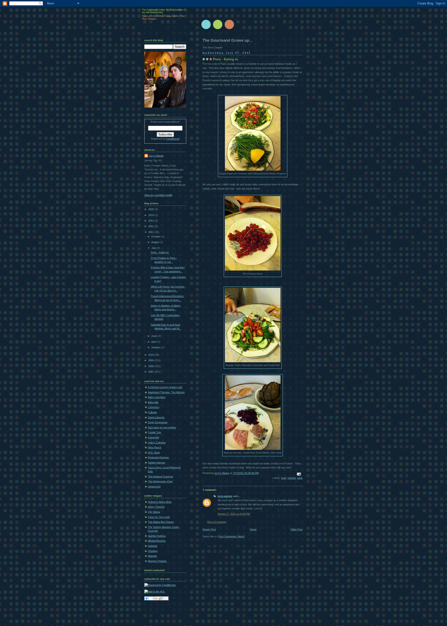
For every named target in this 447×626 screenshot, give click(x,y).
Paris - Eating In (160, 252)
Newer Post (209, 529)
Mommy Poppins (157, 561)
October (156, 236)
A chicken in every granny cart (165, 387)
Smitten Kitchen (156, 462)
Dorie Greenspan (157, 422)
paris (300, 478)
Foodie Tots (154, 432)
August (155, 242)
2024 (151, 215)
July (154, 248)
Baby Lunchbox (157, 397)
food (283, 478)
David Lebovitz (156, 417)
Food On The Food (158, 517)
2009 (151, 360)
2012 (151, 226)
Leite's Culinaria (157, 442)
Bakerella (153, 402)
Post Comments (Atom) (231, 536)
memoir (292, 478)
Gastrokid (153, 437)
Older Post (297, 529)
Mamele (152, 556)
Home (253, 529)
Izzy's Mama (156, 155)
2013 (151, 220)
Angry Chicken (156, 506)
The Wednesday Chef (160, 481)
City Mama (154, 512)
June (154, 336)
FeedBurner (172, 138)
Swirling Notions (157, 536)
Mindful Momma (157, 540)
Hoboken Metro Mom (160, 502)
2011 (151, 232)
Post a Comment (216, 522)
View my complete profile (158, 195)
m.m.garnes (225, 496)
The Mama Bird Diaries (161, 522)
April (154, 341)
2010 (151, 354)
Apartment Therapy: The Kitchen (166, 392)
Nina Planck (154, 447)
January (156, 347)
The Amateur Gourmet (160, 476)
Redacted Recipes (158, 457)
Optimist (152, 546)
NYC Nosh (154, 452)
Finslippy (153, 551)
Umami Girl (154, 486)
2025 (151, 209)
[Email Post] (299, 474)
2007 (151, 371)
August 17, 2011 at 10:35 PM (234, 513)
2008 (151, 366)
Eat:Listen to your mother (162, 427)
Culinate (152, 412)
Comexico (153, 407)
